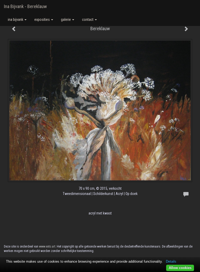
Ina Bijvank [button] (16, 19)
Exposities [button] (42, 19)
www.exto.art (47, 246)
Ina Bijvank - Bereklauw (25, 6)
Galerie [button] (66, 19)
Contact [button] (88, 19)
